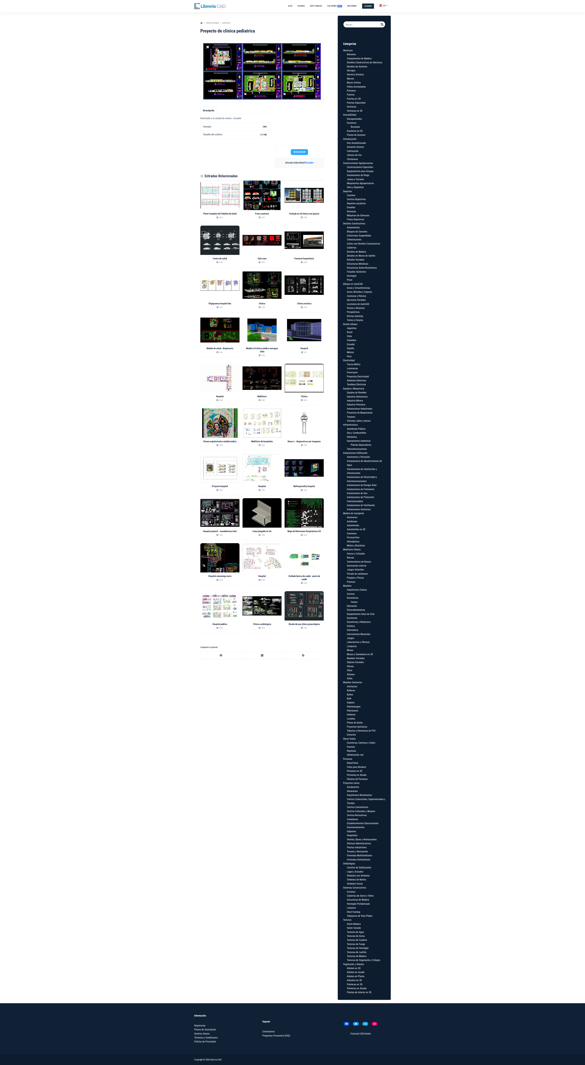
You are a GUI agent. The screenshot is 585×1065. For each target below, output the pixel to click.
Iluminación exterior (357, 565)
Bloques (301, 6)
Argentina (351, 328)
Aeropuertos (353, 787)
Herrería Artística (355, 74)
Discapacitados (354, 118)
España (350, 348)
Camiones (352, 533)
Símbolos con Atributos (358, 875)
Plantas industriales (357, 847)
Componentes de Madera (359, 58)
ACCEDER (368, 6)
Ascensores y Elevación (358, 456)
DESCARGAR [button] (299, 152)
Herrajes (351, 70)
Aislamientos (353, 227)
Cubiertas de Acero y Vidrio (360, 895)
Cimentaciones (354, 239)
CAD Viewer (334, 6)
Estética (351, 626)
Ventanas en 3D (354, 110)
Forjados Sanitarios (356, 271)
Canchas (351, 195)
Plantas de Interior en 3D (359, 992)
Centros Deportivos (356, 199)
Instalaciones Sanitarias (358, 509)
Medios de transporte (353, 513)
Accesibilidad (349, 114)
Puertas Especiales (356, 102)
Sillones (351, 674)
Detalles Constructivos (354, 223)
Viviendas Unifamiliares (358, 859)
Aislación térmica (355, 147)
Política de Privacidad (205, 1041)
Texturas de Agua (355, 932)
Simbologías (349, 863)
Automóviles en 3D (356, 529)
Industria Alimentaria (357, 396)
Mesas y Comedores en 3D (360, 654)
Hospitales (352, 835)
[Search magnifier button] (382, 24)
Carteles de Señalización (359, 867)
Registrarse (200, 1025)
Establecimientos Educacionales (363, 823)
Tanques (351, 416)
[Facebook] (221, 655)
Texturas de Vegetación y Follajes (363, 960)
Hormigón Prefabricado (358, 903)
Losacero (351, 907)
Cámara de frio (354, 155)
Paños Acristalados (356, 86)
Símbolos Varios (355, 883)
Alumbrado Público (356, 428)
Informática (352, 630)
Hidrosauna (352, 710)
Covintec (351, 891)
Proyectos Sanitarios (357, 726)
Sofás (349, 678)
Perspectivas (353, 312)
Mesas (350, 650)
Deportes (347, 191)
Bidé (349, 698)
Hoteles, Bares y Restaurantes (362, 839)
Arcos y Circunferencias (358, 287)
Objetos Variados (355, 662)
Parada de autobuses (357, 573)
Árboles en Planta (355, 976)
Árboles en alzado (356, 972)
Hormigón (351, 275)
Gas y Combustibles (356, 432)
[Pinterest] (303, 655)
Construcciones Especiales (360, 167)
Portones (351, 90)
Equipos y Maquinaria (353, 388)
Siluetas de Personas (357, 779)
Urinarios (351, 734)
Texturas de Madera (356, 956)
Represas (351, 750)
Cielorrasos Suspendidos (359, 235)
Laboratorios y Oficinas (358, 642)
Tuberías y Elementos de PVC (361, 730)
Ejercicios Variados (356, 300)
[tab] (208, 110)
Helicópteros (353, 541)
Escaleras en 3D (355, 131)
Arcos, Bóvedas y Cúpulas (359, 291)
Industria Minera (355, 400)
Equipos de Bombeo (356, 392)
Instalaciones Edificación (355, 453)
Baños (350, 694)
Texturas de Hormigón (358, 948)
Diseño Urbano (350, 324)
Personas (347, 758)
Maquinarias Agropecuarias (360, 183)
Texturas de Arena (356, 936)
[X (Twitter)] (262, 655)
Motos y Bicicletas (356, 545)
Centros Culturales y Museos (361, 811)
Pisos (349, 279)
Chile (349, 336)
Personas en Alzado (356, 775)
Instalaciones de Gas (357, 493)
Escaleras (351, 122)
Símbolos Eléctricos (356, 380)
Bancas (350, 557)
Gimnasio (351, 211)
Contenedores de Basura (359, 561)
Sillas (349, 670)
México (350, 352)
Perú (349, 356)
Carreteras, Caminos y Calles (361, 742)
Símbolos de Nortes (356, 879)
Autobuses (352, 521)
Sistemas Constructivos (354, 887)
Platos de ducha (355, 722)
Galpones (351, 831)
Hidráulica (352, 436)
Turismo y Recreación (357, 851)
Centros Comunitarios (357, 807)
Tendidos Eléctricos (356, 384)
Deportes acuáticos (356, 203)
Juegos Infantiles (355, 569)
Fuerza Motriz (353, 364)
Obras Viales (349, 738)
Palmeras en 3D (354, 984)
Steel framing (353, 911)
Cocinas (351, 593)
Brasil (350, 332)
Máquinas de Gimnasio (358, 215)
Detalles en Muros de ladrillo (361, 255)
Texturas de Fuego (356, 944)
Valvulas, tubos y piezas (358, 420)
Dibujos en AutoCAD (353, 283)
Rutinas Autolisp (355, 316)
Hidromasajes (353, 706)
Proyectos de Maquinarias (359, 412)
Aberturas (348, 50)
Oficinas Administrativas (359, 843)
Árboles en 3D (354, 968)
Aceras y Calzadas (356, 553)
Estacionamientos (355, 827)
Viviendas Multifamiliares (359, 855)
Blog (290, 6)
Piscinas (351, 581)
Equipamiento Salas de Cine (360, 614)
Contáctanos (268, 1031)
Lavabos (351, 718)
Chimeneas (352, 159)
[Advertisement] (299, 125)
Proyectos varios (351, 783)
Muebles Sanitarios (352, 682)
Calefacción (352, 151)
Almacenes (352, 791)
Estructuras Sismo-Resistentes (362, 267)
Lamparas (352, 646)
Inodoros (351, 714)
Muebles (347, 585)
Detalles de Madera (356, 251)
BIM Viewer (351, 6)
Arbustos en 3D (354, 980)
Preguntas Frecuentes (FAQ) (276, 1035)
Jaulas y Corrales (355, 179)
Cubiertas (351, 247)
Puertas (351, 94)
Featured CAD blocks (360, 1033)
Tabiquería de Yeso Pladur (359, 915)
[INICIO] (201, 23)
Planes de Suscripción (205, 1029)
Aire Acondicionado (356, 143)
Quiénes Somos (201, 1033)
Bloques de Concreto (357, 231)
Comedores (352, 819)
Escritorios (352, 618)
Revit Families (316, 6)
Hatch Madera (354, 924)
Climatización (349, 139)
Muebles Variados (356, 658)
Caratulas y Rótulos (356, 296)
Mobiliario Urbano (352, 549)
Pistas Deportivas (355, 219)
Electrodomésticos (356, 609)
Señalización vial (355, 754)
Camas (354, 602)
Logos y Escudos (355, 871)
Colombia (351, 340)
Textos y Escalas (355, 320)
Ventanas (351, 106)
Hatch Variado (354, 927)
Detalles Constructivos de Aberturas (364, 62)
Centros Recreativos (357, 815)
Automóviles (353, 525)
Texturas (347, 919)
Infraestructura (350, 424)
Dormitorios (352, 597)
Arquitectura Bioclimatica (359, 795)
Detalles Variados (355, 259)
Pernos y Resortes (356, 308)
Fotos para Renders (356, 767)
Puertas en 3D (354, 98)
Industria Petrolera (356, 404)
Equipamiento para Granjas (360, 171)
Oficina (350, 666)
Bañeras (351, 690)
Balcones (351, 54)
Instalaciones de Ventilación (361, 505)
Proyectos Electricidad (358, 376)
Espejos (351, 702)
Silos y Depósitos (355, 187)
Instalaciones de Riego (358, 175)
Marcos (350, 78)
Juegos (350, 638)
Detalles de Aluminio (357, 66)
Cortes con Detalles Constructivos (363, 243)
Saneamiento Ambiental (358, 440)
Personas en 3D (354, 771)
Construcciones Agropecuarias (358, 163)
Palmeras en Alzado (357, 988)
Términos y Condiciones (206, 1037)
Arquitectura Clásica (357, 589)
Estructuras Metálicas (357, 263)
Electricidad (349, 360)
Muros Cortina (354, 82)
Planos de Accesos (356, 134)
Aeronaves (352, 517)
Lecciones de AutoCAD (358, 304)
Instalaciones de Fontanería (360, 489)
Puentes (351, 746)
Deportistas (352, 762)
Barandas (355, 126)
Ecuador (351, 344)
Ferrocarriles (353, 537)
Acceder (309, 162)
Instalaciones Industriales (359, 408)
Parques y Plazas (355, 577)
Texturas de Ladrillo (356, 952)
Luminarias (352, 368)
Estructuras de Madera (358, 899)
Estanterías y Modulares (359, 622)
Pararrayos (352, 372)
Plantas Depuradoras (361, 444)
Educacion (352, 605)
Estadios (351, 207)
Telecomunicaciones (357, 449)
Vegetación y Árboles (353, 964)
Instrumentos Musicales (358, 634)
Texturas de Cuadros (357, 940)
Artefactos (352, 686)
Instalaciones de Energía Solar (362, 485)
